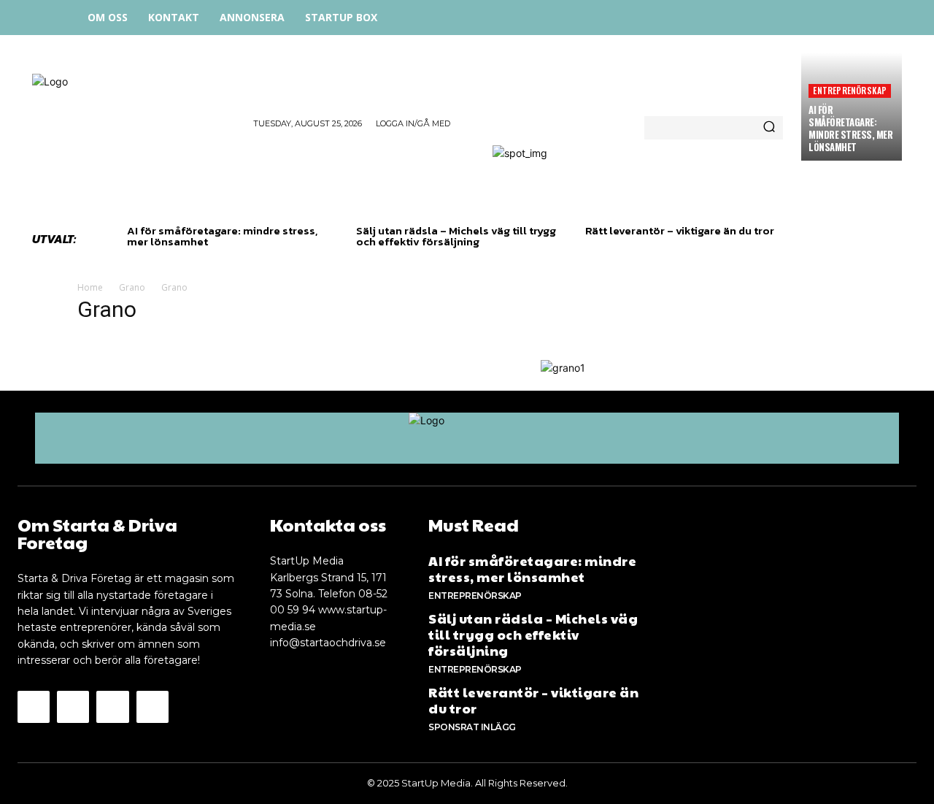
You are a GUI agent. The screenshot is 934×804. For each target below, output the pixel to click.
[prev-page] (136, 256)
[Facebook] (778, 16)
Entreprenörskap (850, 90)
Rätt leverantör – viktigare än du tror (679, 230)
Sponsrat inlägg (472, 726)
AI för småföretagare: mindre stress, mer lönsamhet (850, 128)
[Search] (769, 127)
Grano (132, 287)
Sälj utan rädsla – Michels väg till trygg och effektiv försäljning (456, 236)
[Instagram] (811, 16)
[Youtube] (152, 707)
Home (90, 287)
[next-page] (159, 256)
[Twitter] (844, 16)
